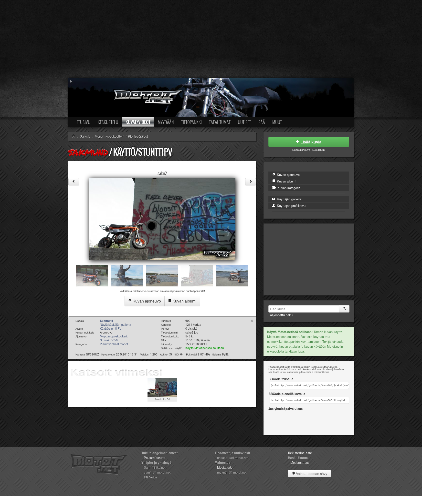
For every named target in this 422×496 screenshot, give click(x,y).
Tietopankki (191, 122)
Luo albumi (318, 150)
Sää (261, 122)
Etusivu (83, 122)
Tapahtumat (220, 122)
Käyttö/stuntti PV (142, 152)
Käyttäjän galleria (288, 199)
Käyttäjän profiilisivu (291, 205)
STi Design (150, 477)
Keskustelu (108, 122)
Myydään (166, 122)
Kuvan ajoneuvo (146, 301)
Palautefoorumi (154, 457)
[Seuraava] (250, 181)
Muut (277, 122)
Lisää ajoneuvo (301, 150)
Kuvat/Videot (138, 122)
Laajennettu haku (280, 315)
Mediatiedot (225, 467)
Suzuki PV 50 (162, 399)
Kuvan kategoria (288, 187)
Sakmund (88, 152)
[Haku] (344, 309)
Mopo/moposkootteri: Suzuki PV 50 (114, 338)
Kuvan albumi (183, 301)
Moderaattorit (299, 462)
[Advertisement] (211, 39)
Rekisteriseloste (300, 452)
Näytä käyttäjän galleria (115, 324)
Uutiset (244, 122)
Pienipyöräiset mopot (114, 344)
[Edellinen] (73, 181)
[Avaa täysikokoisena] (162, 218)
